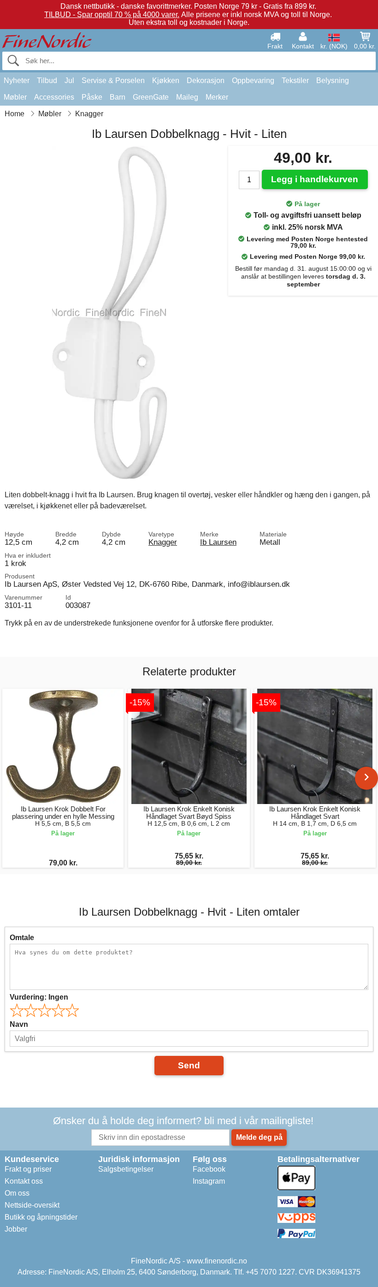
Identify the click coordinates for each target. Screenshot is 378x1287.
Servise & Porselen (113, 80)
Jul (69, 80)
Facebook (209, 1169)
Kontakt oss (24, 1181)
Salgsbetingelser (126, 1169)
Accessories (54, 97)
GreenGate (151, 97)
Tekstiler (295, 80)
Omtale (22, 937)
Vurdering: (39, 997)
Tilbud (47, 80)
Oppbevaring (253, 80)
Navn (19, 1024)
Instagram (209, 1181)
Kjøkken (165, 80)
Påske (92, 97)
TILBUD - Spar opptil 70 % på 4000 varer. (111, 14)
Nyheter (17, 80)
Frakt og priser (28, 1169)
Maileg (187, 97)
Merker (217, 97)
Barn (117, 97)
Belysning (332, 80)
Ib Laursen (218, 542)
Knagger (162, 542)
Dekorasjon (205, 80)
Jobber (16, 1229)
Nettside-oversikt (32, 1205)
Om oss (17, 1193)
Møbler (15, 97)
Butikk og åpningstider (41, 1217)
